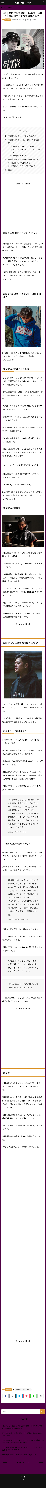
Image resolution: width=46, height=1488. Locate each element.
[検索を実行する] (42, 1411)
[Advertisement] (23, 200)
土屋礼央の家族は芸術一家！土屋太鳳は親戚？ (19, 1454)
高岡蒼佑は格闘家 (19, 155)
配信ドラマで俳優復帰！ (22, 163)
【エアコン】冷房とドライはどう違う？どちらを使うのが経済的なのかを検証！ (22, 1427)
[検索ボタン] (43, 2)
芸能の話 (7, 20)
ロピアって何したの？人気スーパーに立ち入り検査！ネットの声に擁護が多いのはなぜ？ (23, 1441)
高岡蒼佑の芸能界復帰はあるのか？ (23, 159)
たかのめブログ (23, 3)
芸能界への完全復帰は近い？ (24, 166)
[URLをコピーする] (41, 1396)
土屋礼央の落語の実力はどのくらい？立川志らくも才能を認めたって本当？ (22, 1448)
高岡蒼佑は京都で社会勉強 (23, 146)
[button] (5, 1396)
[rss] (24, 1477)
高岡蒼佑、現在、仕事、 (23, 1389)
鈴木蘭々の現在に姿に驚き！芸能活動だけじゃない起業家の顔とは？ (22, 1434)
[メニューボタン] (2, 2)
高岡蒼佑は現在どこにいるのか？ (22, 136)
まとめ (11, 169)
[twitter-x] (22, 1477)
